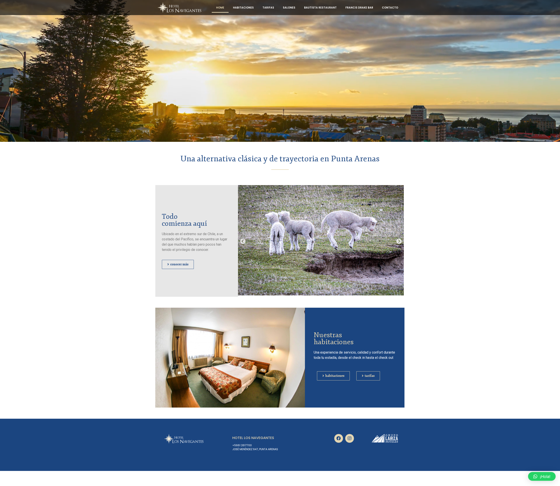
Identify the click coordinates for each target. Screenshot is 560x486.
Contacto (390, 7)
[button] (243, 241)
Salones (289, 7)
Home (220, 7)
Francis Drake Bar (359, 7)
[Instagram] (349, 438)
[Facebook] (338, 438)
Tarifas (268, 7)
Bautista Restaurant (320, 7)
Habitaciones (243, 7)
